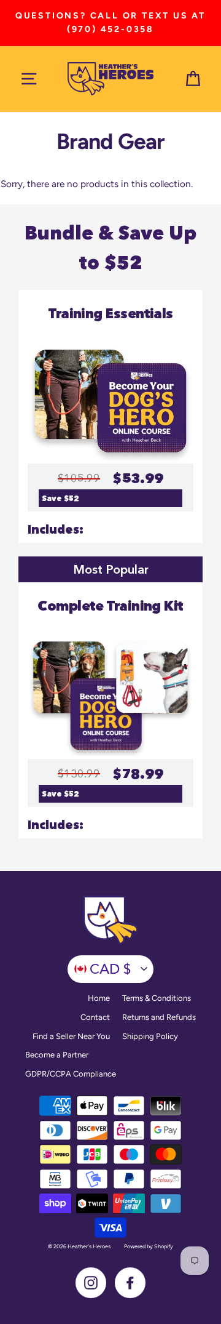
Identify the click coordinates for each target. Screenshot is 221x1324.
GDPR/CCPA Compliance (70, 1073)
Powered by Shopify (148, 1246)
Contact (95, 1017)
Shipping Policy (150, 1036)
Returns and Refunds (159, 1017)
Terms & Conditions (156, 998)
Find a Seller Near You (71, 1036)
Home (99, 998)
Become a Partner (56, 1054)
